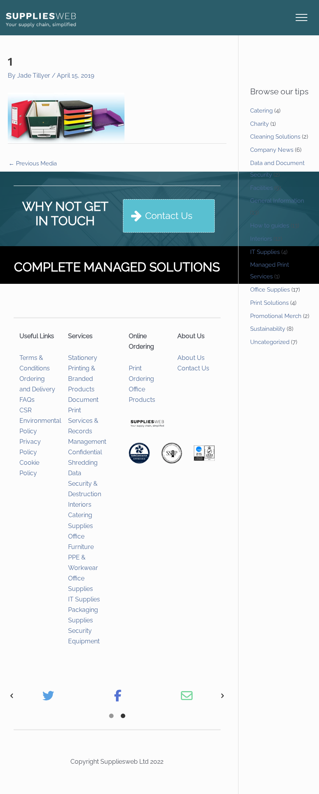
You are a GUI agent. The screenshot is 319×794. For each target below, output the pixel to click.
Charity (259, 123)
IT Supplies (84, 599)
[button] (12, 696)
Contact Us (193, 368)
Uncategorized (269, 342)
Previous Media (33, 163)
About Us (191, 357)
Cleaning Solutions (275, 136)
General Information (277, 200)
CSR (25, 410)
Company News (271, 149)
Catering (261, 110)
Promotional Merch (275, 316)
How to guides (269, 225)
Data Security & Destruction (84, 483)
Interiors (79, 504)
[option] (48, 695)
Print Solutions (269, 302)
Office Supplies (270, 289)
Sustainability (267, 328)
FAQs (27, 399)
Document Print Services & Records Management (87, 420)
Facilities (261, 187)
